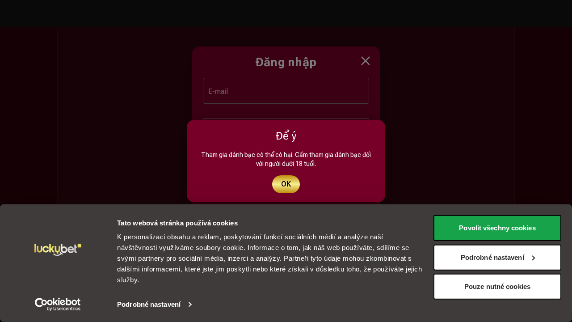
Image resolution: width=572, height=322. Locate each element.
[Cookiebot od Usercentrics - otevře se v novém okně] (58, 304)
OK (286, 184)
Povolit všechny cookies (497, 228)
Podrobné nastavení (149, 304)
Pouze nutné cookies (497, 286)
